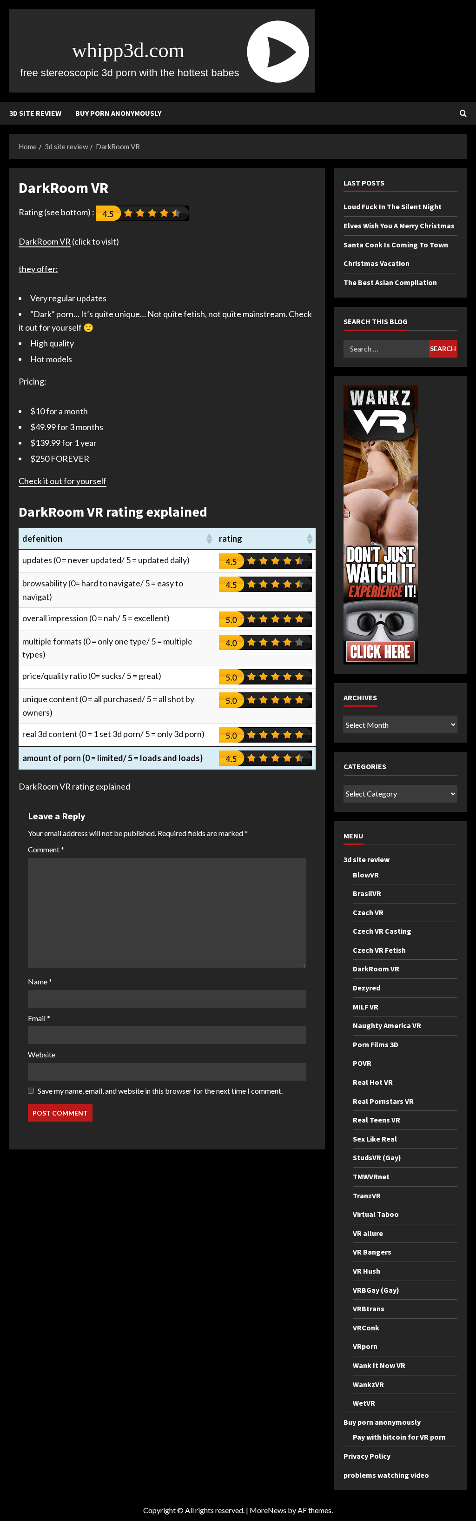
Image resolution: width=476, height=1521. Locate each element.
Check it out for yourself (62, 481)
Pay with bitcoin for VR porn (399, 1436)
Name (40, 981)
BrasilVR (367, 893)
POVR (362, 1063)
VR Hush (366, 1270)
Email (39, 1018)
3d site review (35, 113)
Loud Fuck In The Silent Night (393, 206)
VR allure (368, 1233)
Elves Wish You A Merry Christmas (399, 225)
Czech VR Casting (382, 931)
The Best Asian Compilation (390, 282)
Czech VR (368, 912)
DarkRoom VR (45, 241)
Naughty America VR (387, 1025)
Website (41, 1054)
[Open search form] (463, 113)
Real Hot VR (373, 1082)
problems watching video (386, 1475)
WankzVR (368, 1384)
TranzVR (367, 1195)
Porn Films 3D (375, 1044)
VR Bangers (372, 1251)
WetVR (364, 1403)
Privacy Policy (367, 1456)
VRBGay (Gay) (376, 1290)
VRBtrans (368, 1308)
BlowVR (366, 874)
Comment (46, 849)
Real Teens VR (376, 1119)
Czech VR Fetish (379, 950)
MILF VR (365, 1006)
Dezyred (366, 987)
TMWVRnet (371, 1176)
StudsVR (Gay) (377, 1157)
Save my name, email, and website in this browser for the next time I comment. (160, 1090)
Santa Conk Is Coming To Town (396, 244)
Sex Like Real (375, 1138)
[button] (209, 539)
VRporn (365, 1346)
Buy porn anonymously (118, 113)
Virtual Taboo (376, 1214)
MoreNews (268, 1510)
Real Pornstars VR (383, 1101)
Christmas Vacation (377, 263)
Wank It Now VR (379, 1365)
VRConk (366, 1327)
